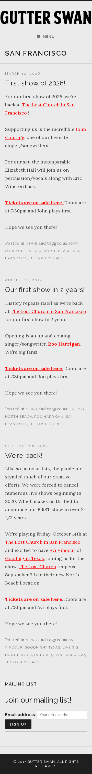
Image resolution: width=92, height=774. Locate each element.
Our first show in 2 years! (45, 290)
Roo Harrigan (64, 344)
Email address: (21, 714)
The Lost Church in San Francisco (48, 311)
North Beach (57, 251)
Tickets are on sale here (33, 599)
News (31, 243)
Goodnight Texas (43, 647)
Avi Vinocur (62, 550)
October (43, 655)
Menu (49, 37)
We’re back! (23, 455)
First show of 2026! (35, 83)
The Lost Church (46, 258)
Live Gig (33, 251)
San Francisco (69, 655)
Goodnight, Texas (24, 558)
